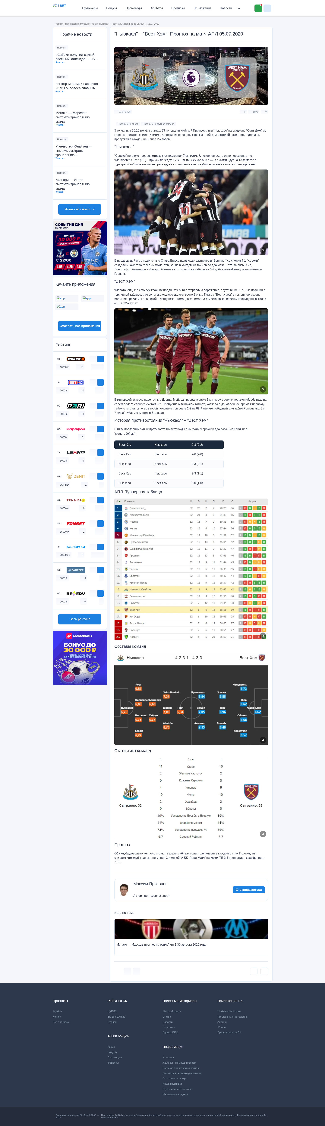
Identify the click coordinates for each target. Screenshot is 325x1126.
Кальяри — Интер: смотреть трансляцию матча (72, 184)
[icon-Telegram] (136, 971)
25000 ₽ (64, 485)
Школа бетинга (171, 1011)
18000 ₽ (64, 508)
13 (81, 367)
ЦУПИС (112, 1011)
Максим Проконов (150, 884)
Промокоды (134, 8)
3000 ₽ (64, 460)
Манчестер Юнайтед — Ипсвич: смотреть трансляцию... (73, 151)
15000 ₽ (64, 531)
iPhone (221, 1027)
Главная (59, 24)
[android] (97, 367)
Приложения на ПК (229, 1032)
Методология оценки (175, 1094)
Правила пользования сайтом (180, 1067)
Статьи (166, 1016)
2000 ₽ (64, 601)
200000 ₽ (65, 555)
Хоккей (57, 1016)
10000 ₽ (64, 367)
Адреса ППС (170, 1032)
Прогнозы (178, 8)
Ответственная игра (174, 1078)
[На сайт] (100, 359)
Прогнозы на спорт (128, 124)
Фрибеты (156, 8)
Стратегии (168, 1027)
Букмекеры (90, 8)
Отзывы (112, 1021)
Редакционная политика (177, 1088)
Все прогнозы (61, 1021)
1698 (255, 111)
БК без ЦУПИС (117, 1016)
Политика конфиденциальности (182, 1073)
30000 (63, 437)
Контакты (168, 1057)
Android (222, 1021)
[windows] (93, 367)
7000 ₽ (64, 390)
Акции (111, 1046)
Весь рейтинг (80, 619)
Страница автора (249, 889)
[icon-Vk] (127, 971)
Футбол (57, 1011)
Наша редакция (172, 1083)
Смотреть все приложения (80, 326)
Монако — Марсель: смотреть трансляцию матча (72, 117)
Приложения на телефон (232, 1016)
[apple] (101, 367)
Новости (226, 8)
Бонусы (111, 8)
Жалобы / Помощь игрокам (179, 1062)
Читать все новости (80, 209)
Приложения (202, 8)
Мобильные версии (229, 1011)
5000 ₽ (64, 414)
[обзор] (93, 359)
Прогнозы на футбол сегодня (81, 24)
